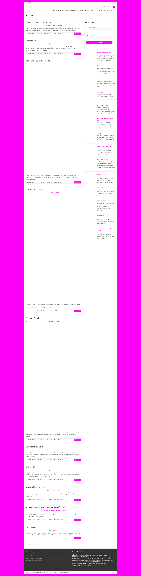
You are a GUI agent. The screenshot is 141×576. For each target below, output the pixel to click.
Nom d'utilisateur (90, 27)
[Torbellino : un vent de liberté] (53, 64)
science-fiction (76, 564)
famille (90, 558)
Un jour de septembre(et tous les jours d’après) (45, 507)
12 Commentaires (59, 479)
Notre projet (59, 10)
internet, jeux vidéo (90, 560)
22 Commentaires (59, 538)
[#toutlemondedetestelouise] (89, 152)
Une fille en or (31, 467)
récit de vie (108, 562)
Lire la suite (77, 33)
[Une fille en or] (53, 470)
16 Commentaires (59, 459)
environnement (75, 558)
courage (90, 557)
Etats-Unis (86, 558)
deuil (93, 557)
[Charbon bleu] (53, 44)
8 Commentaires (58, 499)
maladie (104, 560)
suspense (112, 563)
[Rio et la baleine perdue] (89, 110)
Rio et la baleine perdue (103, 105)
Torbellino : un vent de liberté (38, 61)
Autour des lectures (100, 10)
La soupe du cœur (101, 174)
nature (111, 560)
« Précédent (31, 544)
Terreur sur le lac (101, 187)
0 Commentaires (58, 182)
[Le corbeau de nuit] (89, 206)
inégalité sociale (98, 560)
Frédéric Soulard (31, 33)
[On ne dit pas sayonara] (89, 165)
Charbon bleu (31, 41)
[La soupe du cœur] (89, 180)
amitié (85, 555)
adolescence (77, 555)
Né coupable (31, 527)
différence (96, 557)
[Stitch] (89, 71)
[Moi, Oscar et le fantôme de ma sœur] (89, 124)
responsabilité (102, 562)
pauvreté (74, 562)
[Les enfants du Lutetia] (53, 450)
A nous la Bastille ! (33, 318)
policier (78, 562)
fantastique (95, 558)
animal (94, 555)
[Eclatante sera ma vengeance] (89, 58)
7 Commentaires (59, 33)
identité (78, 560)
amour (90, 555)
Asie (79, 557)
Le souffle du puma (34, 189)
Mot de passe (89, 35)
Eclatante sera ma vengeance (104, 52)
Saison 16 (50, 182)
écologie (75, 565)
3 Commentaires (59, 53)
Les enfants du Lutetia (35, 447)
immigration (83, 560)
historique (111, 559)
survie (109, 563)
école (73, 565)
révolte (112, 562)
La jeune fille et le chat (35, 487)
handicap (104, 558)
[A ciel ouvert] (89, 138)
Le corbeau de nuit (101, 200)
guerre (101, 558)
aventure (85, 557)
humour (74, 560)
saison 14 (50, 538)
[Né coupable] (53, 530)
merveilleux (108, 560)
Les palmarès (80, 10)
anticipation (98, 555)
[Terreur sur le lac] (89, 193)
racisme (82, 562)
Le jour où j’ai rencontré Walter (38, 22)
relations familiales (92, 562)
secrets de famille (87, 564)
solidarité (104, 564)
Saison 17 (50, 33)
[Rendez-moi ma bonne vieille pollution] (89, 234)
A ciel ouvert (100, 133)
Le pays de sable (101, 215)
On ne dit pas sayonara (102, 159)
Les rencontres (89, 10)
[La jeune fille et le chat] (53, 490)
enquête (110, 557)
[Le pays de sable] (89, 221)
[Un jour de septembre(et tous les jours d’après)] (53, 510)
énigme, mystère (84, 565)
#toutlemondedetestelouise (104, 146)
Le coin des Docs (111, 10)
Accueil (53, 10)
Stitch (98, 66)
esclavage (81, 558)
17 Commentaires (59, 519)
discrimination (103, 557)
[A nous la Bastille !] (53, 321)
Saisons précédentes (70, 10)
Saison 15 (50, 459)
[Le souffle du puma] (53, 192)
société (97, 563)
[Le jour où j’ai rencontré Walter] (53, 25)
